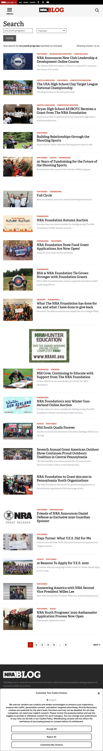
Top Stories (42, 54)
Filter (9, 38)
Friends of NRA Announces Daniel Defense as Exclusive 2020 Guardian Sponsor (63, 517)
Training (41, 300)
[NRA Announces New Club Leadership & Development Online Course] (18, 61)
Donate (32, 2)
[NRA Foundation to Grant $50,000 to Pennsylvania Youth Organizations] (18, 484)
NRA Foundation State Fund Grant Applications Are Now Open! (63, 247)
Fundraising (65, 158)
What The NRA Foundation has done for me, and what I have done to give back (67, 305)
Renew (25, 2)
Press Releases (81, 54)
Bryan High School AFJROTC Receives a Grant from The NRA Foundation (66, 111)
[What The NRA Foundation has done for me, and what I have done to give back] (18, 309)
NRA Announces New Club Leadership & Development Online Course (67, 60)
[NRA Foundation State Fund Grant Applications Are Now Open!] (18, 250)
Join (20, 2)
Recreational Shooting (61, 54)
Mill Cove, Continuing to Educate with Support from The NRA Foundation (65, 375)
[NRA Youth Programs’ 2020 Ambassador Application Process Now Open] (18, 618)
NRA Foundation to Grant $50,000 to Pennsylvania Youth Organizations (64, 479)
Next (96, 645)
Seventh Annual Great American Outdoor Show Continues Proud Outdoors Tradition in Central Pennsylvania (68, 453)
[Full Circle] (18, 198)
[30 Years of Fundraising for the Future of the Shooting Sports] (18, 166)
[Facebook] (38, 2)
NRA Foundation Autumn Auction (62, 220)
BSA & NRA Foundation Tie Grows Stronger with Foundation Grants (62, 275)
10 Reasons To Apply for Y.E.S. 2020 (63, 563)
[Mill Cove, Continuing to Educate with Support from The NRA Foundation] (18, 378)
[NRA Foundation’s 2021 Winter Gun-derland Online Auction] (18, 405)
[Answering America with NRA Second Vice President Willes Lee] (18, 591)
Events (53, 158)
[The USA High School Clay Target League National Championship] (18, 87)
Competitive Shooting (80, 80)
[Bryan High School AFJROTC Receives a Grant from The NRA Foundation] (18, 113)
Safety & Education (46, 80)
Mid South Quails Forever (56, 427)
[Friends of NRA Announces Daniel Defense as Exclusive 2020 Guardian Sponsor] (18, 516)
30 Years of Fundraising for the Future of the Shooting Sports (67, 163)
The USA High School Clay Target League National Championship (67, 86)
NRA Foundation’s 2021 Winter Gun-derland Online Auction (63, 403)
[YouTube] (47, 2)
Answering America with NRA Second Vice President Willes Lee (65, 590)
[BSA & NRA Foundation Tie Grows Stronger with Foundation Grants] (18, 279)
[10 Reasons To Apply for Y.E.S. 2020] (18, 566)
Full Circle (44, 195)
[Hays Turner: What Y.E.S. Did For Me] (18, 541)
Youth (53, 609)
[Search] (97, 10)
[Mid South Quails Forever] (18, 431)
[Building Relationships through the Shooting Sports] (18, 140)
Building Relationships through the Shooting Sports (63, 138)
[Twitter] (43, 2)
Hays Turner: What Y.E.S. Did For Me (64, 538)
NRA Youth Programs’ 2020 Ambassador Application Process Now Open (67, 614)
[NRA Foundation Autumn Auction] (18, 223)
